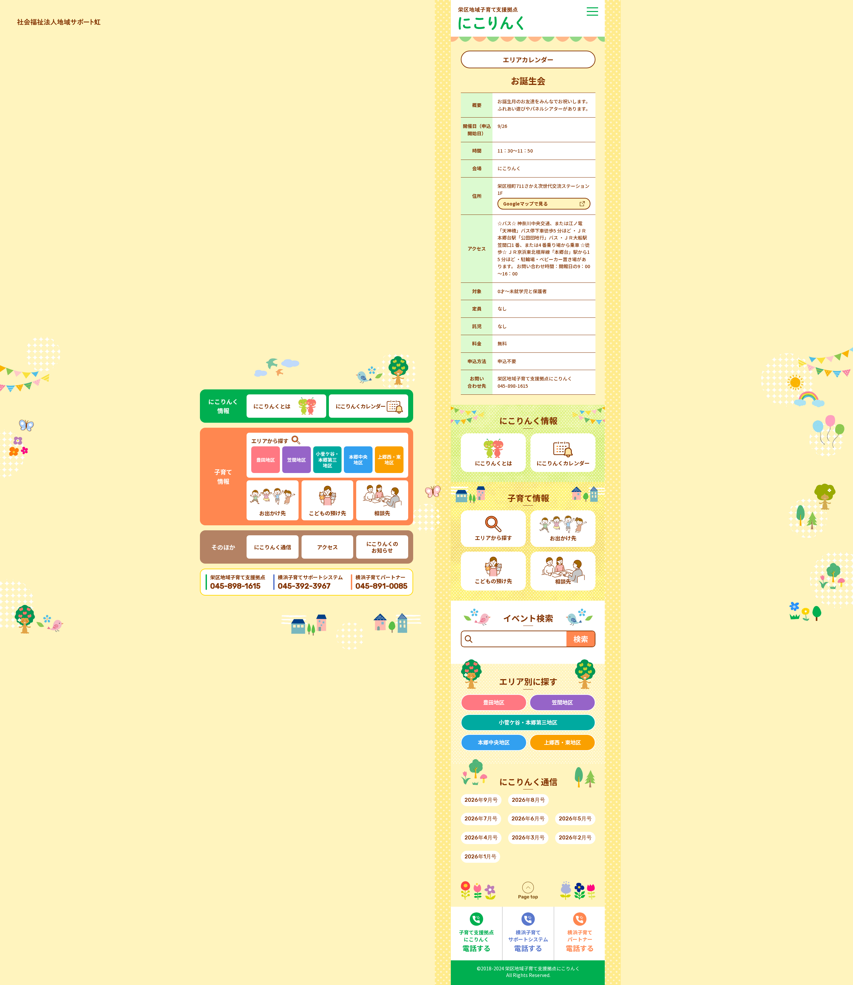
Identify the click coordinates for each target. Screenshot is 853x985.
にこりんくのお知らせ (382, 547)
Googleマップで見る (525, 203)
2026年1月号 (480, 856)
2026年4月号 (481, 837)
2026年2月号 (575, 837)
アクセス (327, 547)
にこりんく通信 (272, 547)
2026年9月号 (481, 800)
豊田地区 (265, 459)
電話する (476, 941)
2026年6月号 (528, 818)
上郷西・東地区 (389, 459)
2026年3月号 (528, 837)
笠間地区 (296, 459)
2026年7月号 (480, 818)
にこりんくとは (272, 406)
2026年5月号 (575, 818)
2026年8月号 (528, 800)
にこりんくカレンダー (361, 406)
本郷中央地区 (358, 459)
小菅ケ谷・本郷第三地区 (327, 459)
